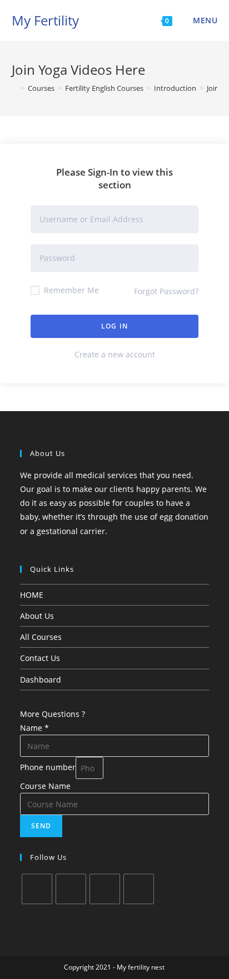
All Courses (41, 637)
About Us (37, 616)
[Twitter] (37, 889)
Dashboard (40, 679)
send (41, 826)
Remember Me (70, 290)
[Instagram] (104, 889)
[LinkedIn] (138, 889)
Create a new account (114, 354)
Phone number (48, 767)
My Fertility (45, 20)
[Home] (14, 88)
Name (34, 727)
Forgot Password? (166, 291)
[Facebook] (71, 889)
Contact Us (40, 658)
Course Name (45, 786)
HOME (31, 595)
